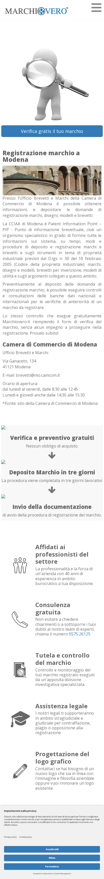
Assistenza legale (61, 706)
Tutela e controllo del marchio (62, 659)
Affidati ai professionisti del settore (62, 554)
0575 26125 (79, 634)
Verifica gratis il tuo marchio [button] (52, 131)
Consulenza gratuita (52, 608)
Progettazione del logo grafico (62, 757)
